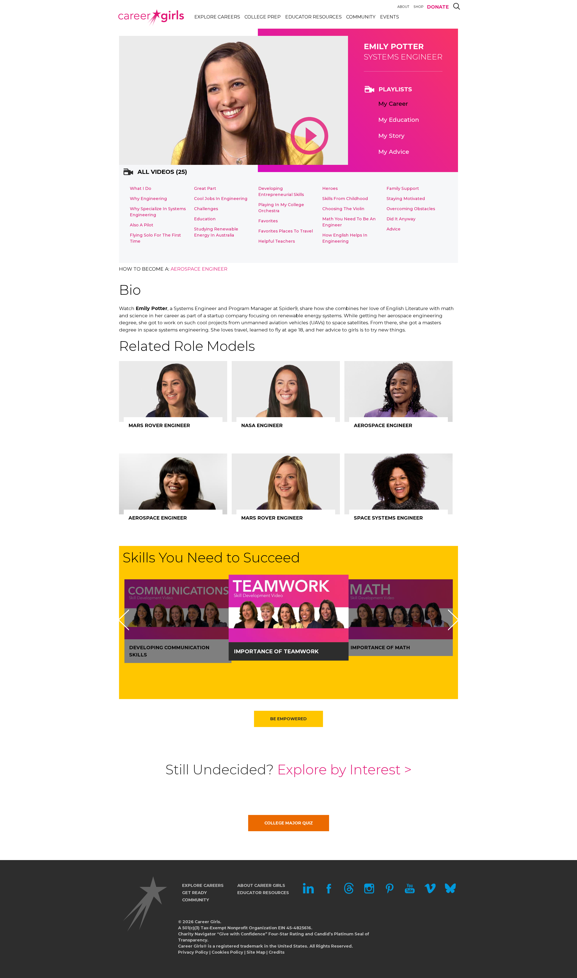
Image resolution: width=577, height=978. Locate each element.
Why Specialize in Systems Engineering (158, 211)
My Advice (393, 151)
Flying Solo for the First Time (155, 238)
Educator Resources (313, 17)
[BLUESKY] (450, 892)
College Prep (263, 17)
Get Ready (194, 892)
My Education (398, 119)
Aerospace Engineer (199, 269)
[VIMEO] (430, 892)
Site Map (256, 952)
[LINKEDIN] (308, 892)
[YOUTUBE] (409, 892)
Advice (394, 229)
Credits (276, 952)
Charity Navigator (197, 934)
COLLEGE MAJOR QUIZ (288, 823)
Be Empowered (288, 718)
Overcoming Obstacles (411, 208)
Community (361, 17)
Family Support (403, 188)
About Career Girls (261, 885)
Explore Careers (217, 17)
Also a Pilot (141, 225)
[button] (123, 620)
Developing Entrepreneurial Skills (281, 191)
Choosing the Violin (343, 208)
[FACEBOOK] (328, 892)
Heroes (330, 188)
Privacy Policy (193, 952)
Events (389, 17)
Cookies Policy (227, 952)
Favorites (268, 221)
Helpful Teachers (276, 241)
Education (205, 218)
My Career (393, 103)
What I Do (140, 188)
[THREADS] (349, 892)
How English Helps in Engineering (344, 238)
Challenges (206, 208)
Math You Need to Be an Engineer (349, 222)
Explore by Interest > (344, 769)
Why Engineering (148, 198)
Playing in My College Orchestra (281, 207)
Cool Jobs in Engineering (220, 198)
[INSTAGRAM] (369, 892)
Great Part (205, 188)
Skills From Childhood (345, 198)
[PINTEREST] (389, 892)
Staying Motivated (406, 198)
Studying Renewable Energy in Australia (216, 232)
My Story (391, 135)
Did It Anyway (401, 218)
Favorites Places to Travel (285, 231)
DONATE (438, 7)
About (403, 7)
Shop (419, 7)
